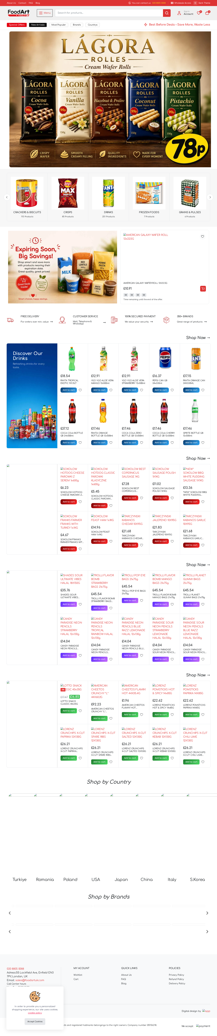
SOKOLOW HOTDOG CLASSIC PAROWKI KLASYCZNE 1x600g (102, 499)
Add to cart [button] (203, 289)
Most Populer (58, 25)
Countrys (92, 25)
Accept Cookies (34, 1021)
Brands (77, 25)
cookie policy (35, 1013)
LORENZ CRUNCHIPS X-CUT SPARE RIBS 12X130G (102, 755)
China (147, 879)
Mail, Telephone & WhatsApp (82, 322)
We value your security (137, 322)
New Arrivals (37, 25)
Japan (121, 879)
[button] (207, 13)
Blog (38, 3)
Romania (45, 879)
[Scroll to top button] (210, 1029)
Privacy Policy (176, 975)
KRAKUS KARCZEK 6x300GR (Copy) (141, 283)
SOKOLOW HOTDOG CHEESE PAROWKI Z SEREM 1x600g (71, 495)
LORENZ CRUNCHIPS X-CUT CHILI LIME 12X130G (194, 755)
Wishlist (78, 975)
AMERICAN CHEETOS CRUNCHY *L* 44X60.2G (102, 711)
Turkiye (20, 879)
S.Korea (197, 879)
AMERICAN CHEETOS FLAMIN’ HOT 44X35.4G (133, 708)
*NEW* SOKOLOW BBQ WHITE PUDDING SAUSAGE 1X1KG (195, 495)
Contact (22, 3)
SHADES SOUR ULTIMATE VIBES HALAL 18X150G (69, 597)
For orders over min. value (35, 322)
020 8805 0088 (159, 3)
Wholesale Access (182, 3)
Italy (172, 879)
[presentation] (9, 912)
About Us (11, 3)
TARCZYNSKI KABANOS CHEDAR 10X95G (132, 538)
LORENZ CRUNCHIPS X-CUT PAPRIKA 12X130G (72, 751)
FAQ (31, 3)
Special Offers (16, 25)
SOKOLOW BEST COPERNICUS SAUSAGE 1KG (130, 491)
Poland (70, 879)
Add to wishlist (202, 236)
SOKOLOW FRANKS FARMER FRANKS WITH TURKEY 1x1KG (72, 542)
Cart (76, 979)
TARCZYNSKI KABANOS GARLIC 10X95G (192, 538)
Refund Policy (176, 979)
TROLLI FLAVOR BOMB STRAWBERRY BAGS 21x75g (103, 601)
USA (96, 879)
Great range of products (190, 322)
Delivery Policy (177, 983)
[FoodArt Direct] (19, 13)
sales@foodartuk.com (29, 980)
